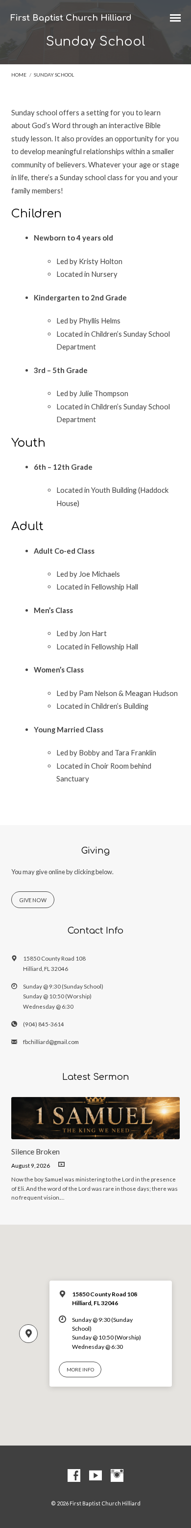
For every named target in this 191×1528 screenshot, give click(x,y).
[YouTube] (95, 1476)
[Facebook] (74, 1476)
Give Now (33, 900)
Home (18, 75)
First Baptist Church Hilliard (71, 18)
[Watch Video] (61, 1164)
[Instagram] (117, 1476)
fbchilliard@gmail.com (51, 1042)
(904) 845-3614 (43, 1024)
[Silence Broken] (95, 1133)
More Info (80, 1369)
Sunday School (54, 75)
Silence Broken (35, 1151)
